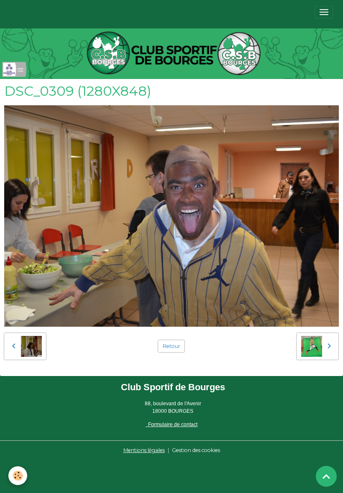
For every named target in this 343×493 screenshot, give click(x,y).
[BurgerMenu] (324, 12)
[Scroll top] (326, 476)
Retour (171, 346)
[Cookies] (17, 475)
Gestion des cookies (196, 450)
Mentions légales (144, 450)
